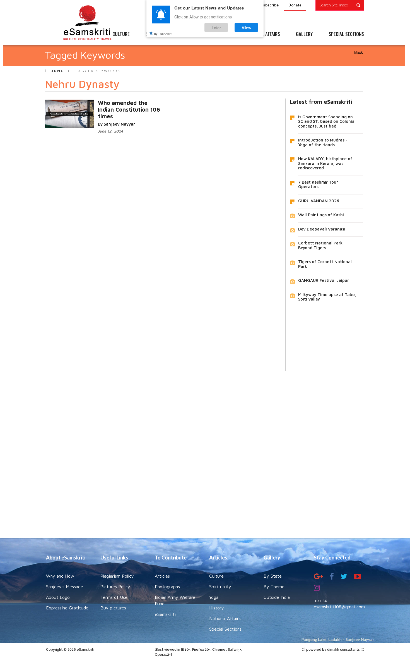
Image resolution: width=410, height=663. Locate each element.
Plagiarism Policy (117, 575)
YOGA (192, 34)
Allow (246, 27)
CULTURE (121, 34)
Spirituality (220, 586)
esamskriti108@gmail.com (339, 606)
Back (358, 52)
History (216, 607)
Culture (216, 575)
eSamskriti (165, 614)
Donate (295, 5)
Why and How (60, 575)
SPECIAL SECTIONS (346, 34)
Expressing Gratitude (67, 607)
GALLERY (304, 34)
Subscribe (270, 5)
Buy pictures (113, 607)
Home (57, 71)
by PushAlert (163, 33)
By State (273, 575)
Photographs (167, 586)
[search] (339, 5)
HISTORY (221, 34)
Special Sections (225, 628)
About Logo (58, 597)
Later (216, 27)
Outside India (277, 597)
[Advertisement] (205, 450)
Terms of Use (113, 597)
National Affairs (225, 618)
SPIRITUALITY (158, 34)
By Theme (274, 586)
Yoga (213, 597)
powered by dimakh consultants (333, 650)
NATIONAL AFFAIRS (263, 34)
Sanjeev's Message (64, 586)
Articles (162, 575)
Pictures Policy (115, 586)
